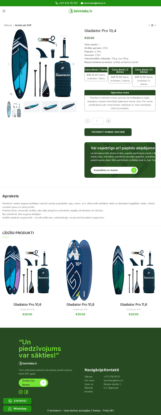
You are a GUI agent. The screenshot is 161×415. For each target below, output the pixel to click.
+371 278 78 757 (68, 3)
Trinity (106, 410)
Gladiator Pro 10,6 (27, 305)
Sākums (8, 25)
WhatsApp (20, 408)
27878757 (20, 400)
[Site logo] (80, 10)
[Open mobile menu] (4, 11)
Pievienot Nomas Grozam (108, 132)
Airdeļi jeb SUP (23, 25)
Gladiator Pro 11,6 (133, 305)
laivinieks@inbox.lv (94, 3)
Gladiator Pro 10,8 (80, 305)
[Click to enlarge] (11, 94)
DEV (112, 410)
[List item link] (91, 376)
